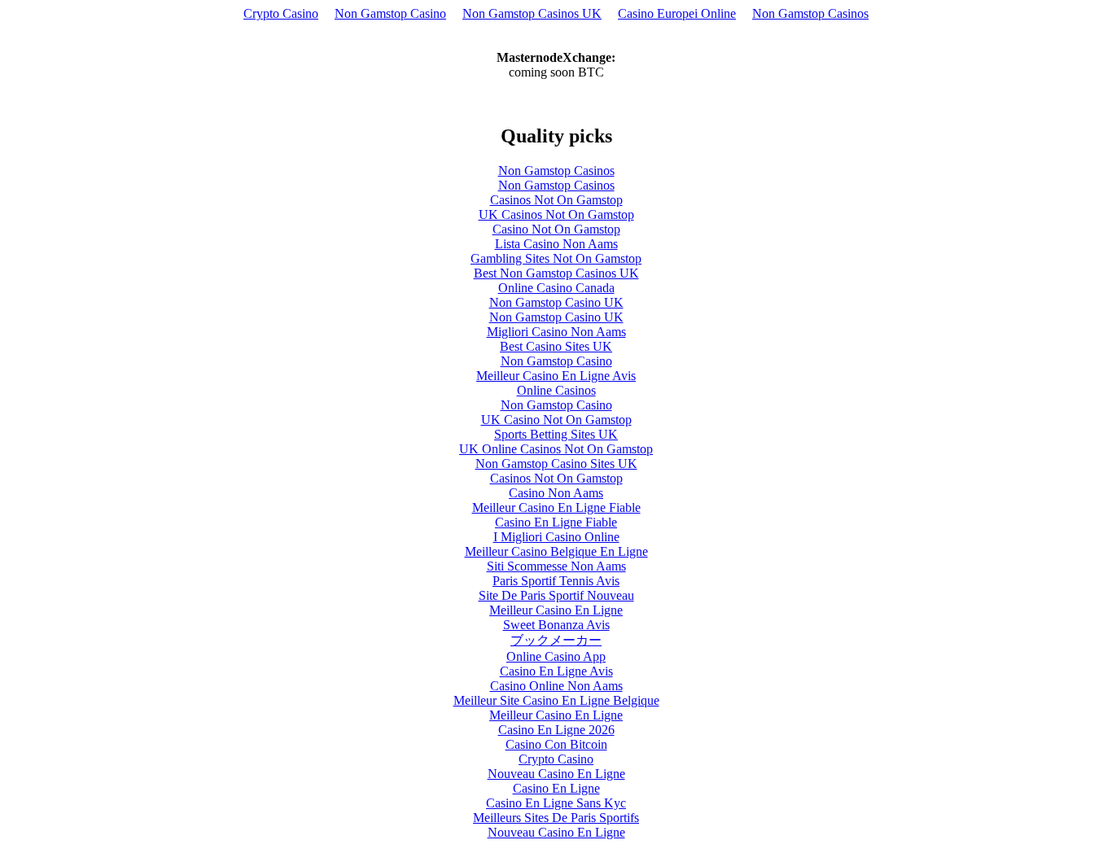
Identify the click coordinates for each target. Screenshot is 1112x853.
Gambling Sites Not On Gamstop (556, 258)
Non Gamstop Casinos (810, 13)
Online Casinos (556, 390)
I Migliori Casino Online (556, 537)
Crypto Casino (280, 13)
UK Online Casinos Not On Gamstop (556, 449)
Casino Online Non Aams (556, 686)
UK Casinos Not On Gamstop (556, 214)
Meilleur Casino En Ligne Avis (556, 376)
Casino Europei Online (677, 13)
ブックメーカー (556, 640)
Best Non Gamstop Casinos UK (556, 273)
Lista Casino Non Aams (556, 244)
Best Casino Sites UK (556, 346)
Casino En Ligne (556, 788)
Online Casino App (556, 656)
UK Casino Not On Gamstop (556, 419)
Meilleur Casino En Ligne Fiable (556, 507)
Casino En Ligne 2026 (556, 730)
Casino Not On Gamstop (556, 229)
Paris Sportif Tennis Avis (556, 581)
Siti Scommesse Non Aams (556, 566)
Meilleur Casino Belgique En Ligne (556, 551)
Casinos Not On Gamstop (556, 200)
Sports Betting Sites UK (556, 434)
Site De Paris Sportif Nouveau (556, 595)
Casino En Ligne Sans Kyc (556, 803)
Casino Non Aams (556, 493)
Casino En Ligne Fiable (556, 522)
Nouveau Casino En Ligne (556, 774)
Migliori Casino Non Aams (556, 332)
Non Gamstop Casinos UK (532, 13)
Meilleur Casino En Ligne (556, 610)
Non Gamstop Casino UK (556, 302)
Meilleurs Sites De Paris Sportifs (556, 818)
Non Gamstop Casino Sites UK (556, 463)
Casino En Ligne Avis (556, 671)
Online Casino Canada (556, 288)
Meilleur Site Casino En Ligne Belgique (556, 700)
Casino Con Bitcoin (556, 744)
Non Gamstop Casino (390, 13)
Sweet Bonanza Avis (556, 625)
